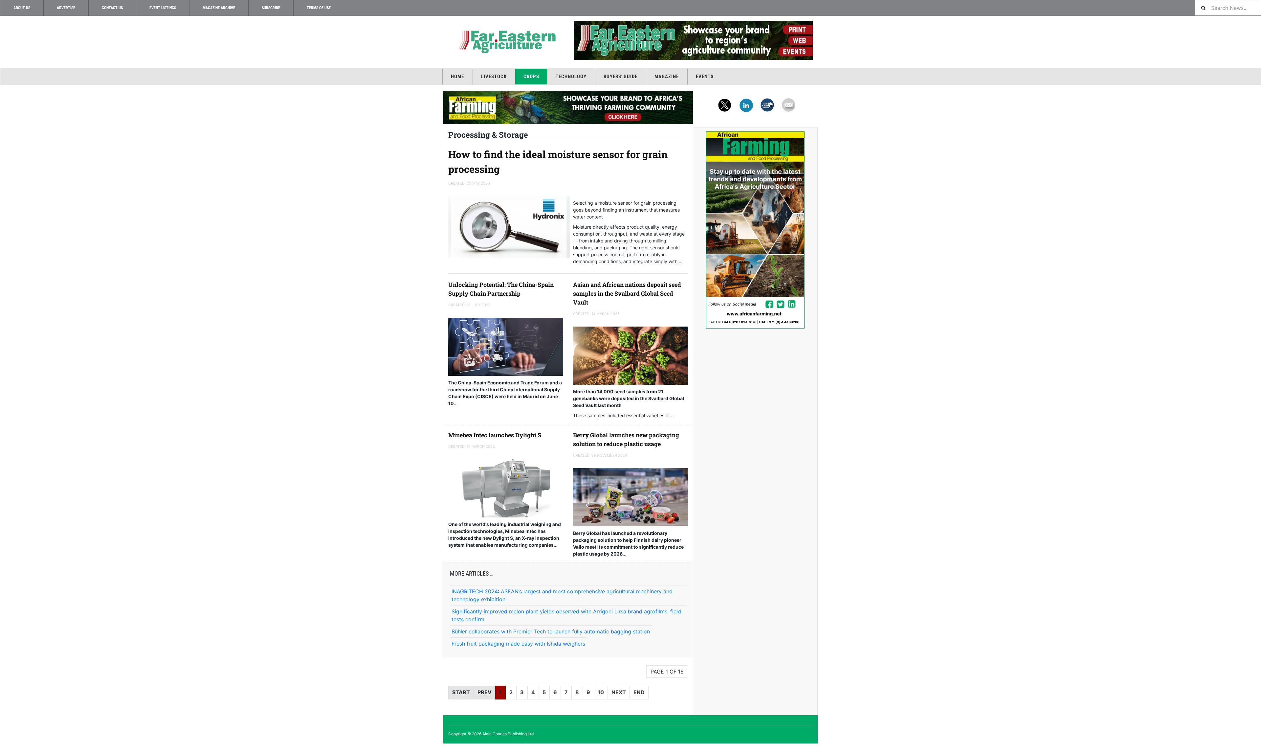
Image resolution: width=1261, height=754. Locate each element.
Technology (571, 77)
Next (618, 692)
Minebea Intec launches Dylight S (494, 435)
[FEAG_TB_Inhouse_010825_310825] (693, 40)
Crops (531, 77)
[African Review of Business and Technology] (505, 41)
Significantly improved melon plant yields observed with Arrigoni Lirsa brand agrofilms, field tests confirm (566, 615)
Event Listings (162, 8)
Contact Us (112, 8)
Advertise (66, 8)
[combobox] (1228, 7)
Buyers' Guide (620, 77)
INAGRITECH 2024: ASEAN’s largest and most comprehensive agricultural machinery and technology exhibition (562, 595)
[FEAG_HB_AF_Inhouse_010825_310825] (568, 107)
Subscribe (271, 8)
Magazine (666, 77)
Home (457, 77)
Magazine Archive (219, 8)
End (639, 692)
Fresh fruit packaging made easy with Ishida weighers (518, 643)
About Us (21, 8)
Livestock (494, 77)
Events (705, 77)
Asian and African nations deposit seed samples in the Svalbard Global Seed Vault (627, 293)
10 (601, 692)
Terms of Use (319, 8)
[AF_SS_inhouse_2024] (755, 230)
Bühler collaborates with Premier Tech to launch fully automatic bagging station (551, 631)
